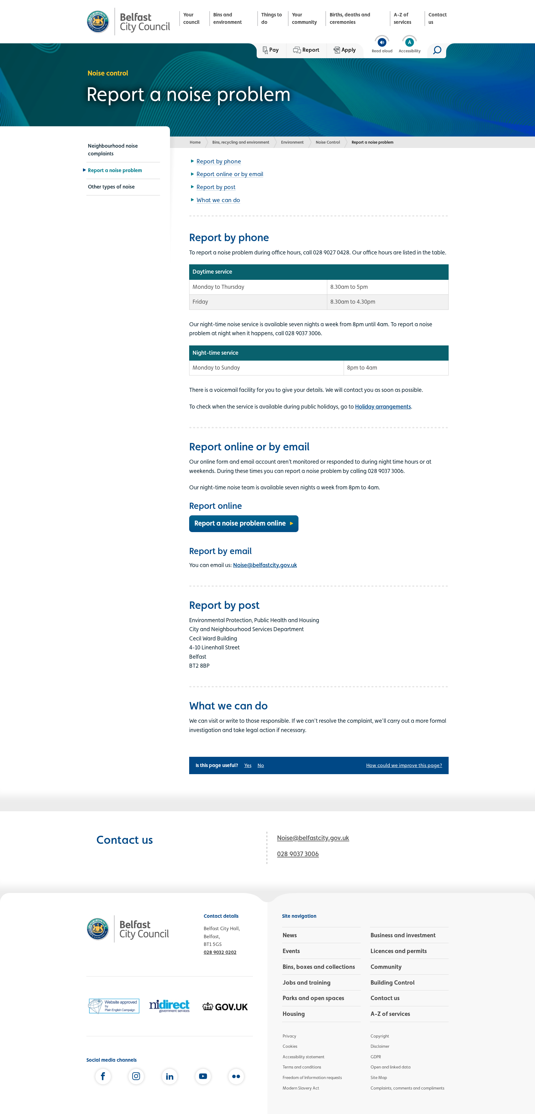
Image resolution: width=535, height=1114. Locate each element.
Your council (191, 18)
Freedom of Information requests (312, 1077)
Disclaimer (380, 1046)
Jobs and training (307, 982)
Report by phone (219, 161)
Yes (247, 765)
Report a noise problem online (240, 523)
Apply (348, 49)
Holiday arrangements (383, 406)
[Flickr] (236, 1078)
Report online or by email (230, 174)
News (290, 935)
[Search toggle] (436, 50)
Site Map (379, 1077)
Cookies (290, 1046)
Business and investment (403, 935)
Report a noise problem (115, 170)
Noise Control (328, 142)
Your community (304, 18)
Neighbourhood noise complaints (113, 150)
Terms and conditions (302, 1066)
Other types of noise (111, 187)
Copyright (380, 1036)
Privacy (289, 1036)
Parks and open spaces (313, 998)
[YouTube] (203, 1078)
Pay (274, 49)
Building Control (393, 982)
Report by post (216, 187)
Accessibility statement (303, 1056)
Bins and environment (227, 18)
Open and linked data (391, 1066)
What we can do (218, 200)
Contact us (437, 18)
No (261, 765)
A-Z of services (402, 18)
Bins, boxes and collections (319, 966)
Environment (292, 142)
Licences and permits (399, 950)
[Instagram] (136, 1078)
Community (386, 966)
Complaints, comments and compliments (407, 1088)
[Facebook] (103, 1078)
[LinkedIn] (169, 1078)
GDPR (376, 1056)
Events (291, 950)
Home (195, 142)
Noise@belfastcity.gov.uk (265, 564)
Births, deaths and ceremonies (350, 18)
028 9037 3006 (298, 854)
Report (310, 49)
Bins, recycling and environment (240, 142)
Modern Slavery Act (301, 1088)
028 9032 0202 (220, 952)
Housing (294, 1013)
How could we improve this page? (404, 765)
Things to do (271, 18)
